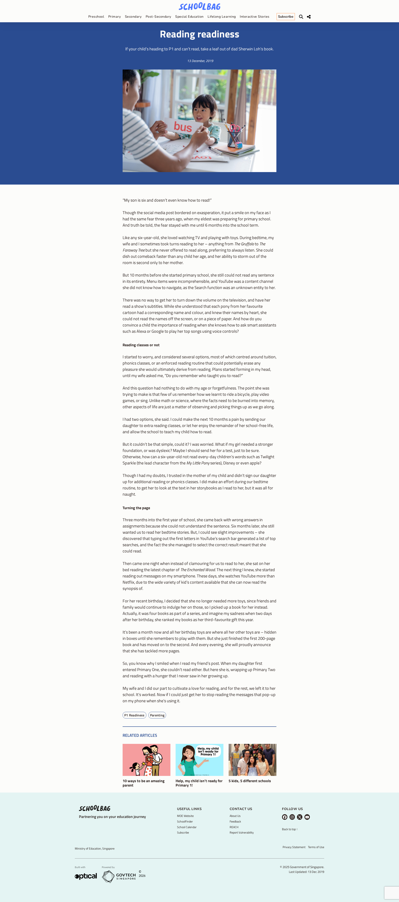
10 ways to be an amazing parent (144, 783)
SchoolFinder (185, 821)
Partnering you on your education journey (112, 816)
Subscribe (183, 832)
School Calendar (187, 827)
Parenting (157, 715)
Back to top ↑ (290, 829)
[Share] (309, 17)
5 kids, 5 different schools (250, 781)
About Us (235, 816)
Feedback (235, 821)
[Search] (301, 17)
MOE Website (185, 816)
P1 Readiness (134, 715)
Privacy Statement (294, 847)
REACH (234, 827)
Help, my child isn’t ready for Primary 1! (199, 783)
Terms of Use (316, 847)
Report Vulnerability (242, 832)
